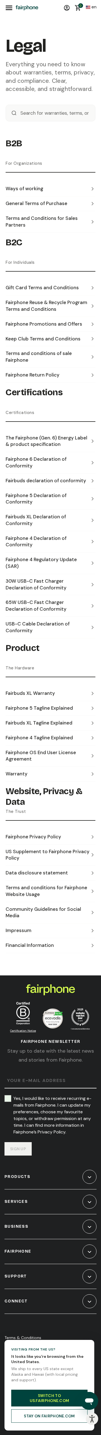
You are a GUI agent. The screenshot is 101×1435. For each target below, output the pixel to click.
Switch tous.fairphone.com (49, 1398)
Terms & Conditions (22, 1337)
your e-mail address (36, 1080)
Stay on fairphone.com (49, 1415)
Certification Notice (23, 1030)
